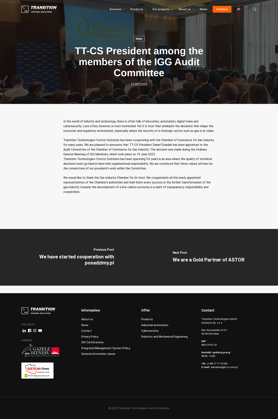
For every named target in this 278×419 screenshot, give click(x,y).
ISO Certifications (92, 342)
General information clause (98, 354)
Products (147, 319)
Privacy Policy (89, 336)
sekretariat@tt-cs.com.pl (224, 367)
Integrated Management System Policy (105, 348)
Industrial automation (154, 325)
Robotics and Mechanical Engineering (164, 336)
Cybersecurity (149, 330)
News (139, 38)
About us (87, 319)
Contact (86, 330)
